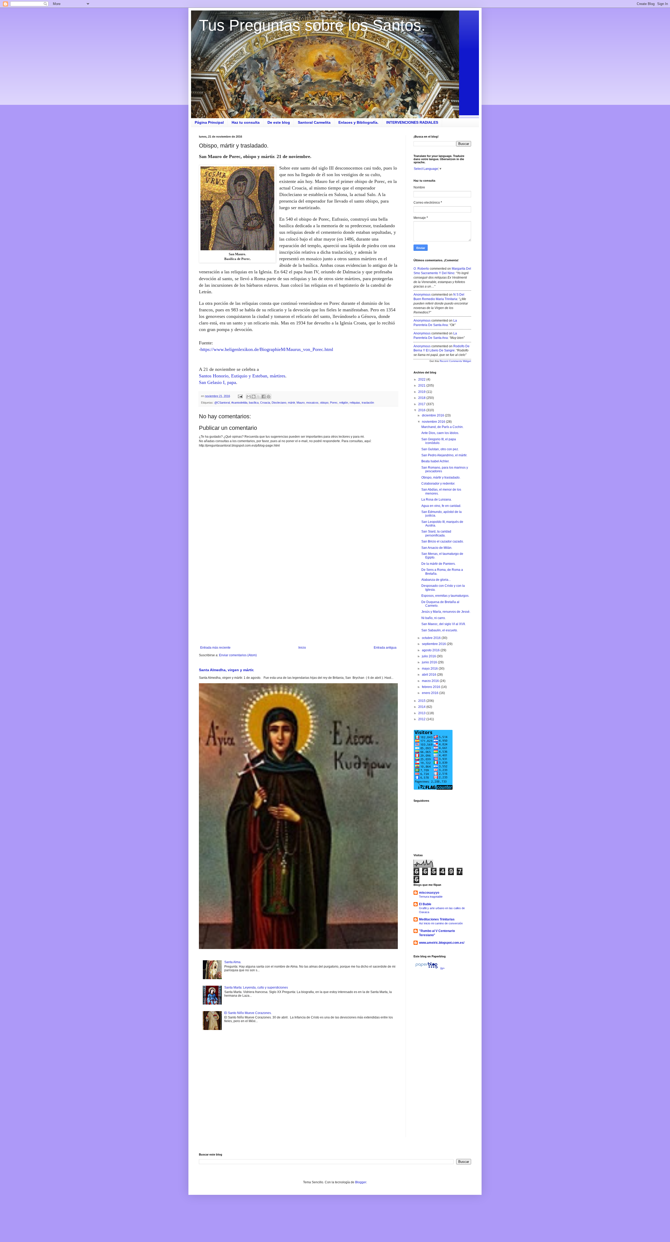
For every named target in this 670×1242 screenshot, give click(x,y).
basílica (254, 402)
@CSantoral (222, 402)
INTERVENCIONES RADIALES (412, 122)
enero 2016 (430, 693)
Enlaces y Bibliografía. (358, 122)
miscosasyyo (429, 892)
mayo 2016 (430, 668)
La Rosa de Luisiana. (436, 499)
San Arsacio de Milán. (436, 548)
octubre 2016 (432, 638)
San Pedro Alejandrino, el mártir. (444, 455)
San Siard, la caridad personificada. (436, 533)
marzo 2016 (431, 681)
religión (343, 402)
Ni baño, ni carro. (433, 618)
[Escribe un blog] (253, 396)
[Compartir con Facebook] (263, 396)
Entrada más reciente (215, 647)
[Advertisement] (298, 602)
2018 (422, 398)
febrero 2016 (431, 687)
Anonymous (422, 294)
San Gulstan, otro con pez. (440, 449)
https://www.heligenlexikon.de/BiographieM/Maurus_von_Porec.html (266, 349)
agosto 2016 (431, 650)
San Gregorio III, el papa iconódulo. (438, 441)
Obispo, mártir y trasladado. (440, 477)
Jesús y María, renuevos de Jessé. (445, 612)
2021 (422, 385)
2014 (422, 707)
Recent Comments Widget (455, 361)
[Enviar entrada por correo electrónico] (240, 396)
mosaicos (312, 402)
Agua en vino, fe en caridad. (441, 506)
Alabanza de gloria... (436, 580)
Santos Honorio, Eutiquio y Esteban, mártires (242, 375)
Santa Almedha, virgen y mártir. (226, 670)
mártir (291, 402)
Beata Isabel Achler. (435, 461)
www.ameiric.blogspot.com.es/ (441, 943)
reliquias (355, 402)
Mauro (301, 402)
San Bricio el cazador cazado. (442, 541)
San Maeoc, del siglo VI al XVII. (443, 624)
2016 (422, 410)
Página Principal (209, 122)
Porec (334, 402)
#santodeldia (239, 402)
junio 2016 (430, 662)
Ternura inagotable (431, 896)
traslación (368, 402)
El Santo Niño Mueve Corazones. (248, 1013)
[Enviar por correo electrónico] (248, 396)
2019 (422, 392)
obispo (324, 402)
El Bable (425, 904)
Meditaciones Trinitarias (437, 919)
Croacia (265, 402)
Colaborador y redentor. (438, 483)
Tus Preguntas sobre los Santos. (312, 25)
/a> (442, 968)
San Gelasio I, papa (217, 382)
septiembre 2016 (434, 644)
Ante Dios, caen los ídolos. (440, 433)
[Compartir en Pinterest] (268, 396)
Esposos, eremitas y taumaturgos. (445, 596)
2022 (422, 379)
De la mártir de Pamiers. (438, 564)
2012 (422, 719)
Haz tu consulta (246, 122)
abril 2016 (429, 674)
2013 (422, 713)
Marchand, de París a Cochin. (442, 427)
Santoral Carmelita (314, 122)
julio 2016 (429, 656)
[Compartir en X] (258, 396)
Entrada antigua (385, 647)
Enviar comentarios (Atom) (238, 655)
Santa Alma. (232, 962)
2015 (422, 701)
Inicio (302, 647)
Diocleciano (279, 402)
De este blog (278, 122)
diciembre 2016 (433, 415)
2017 (422, 404)
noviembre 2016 (434, 422)
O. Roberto (421, 268)
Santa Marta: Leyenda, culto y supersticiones (256, 987)
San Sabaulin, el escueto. (439, 630)
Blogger (360, 1182)
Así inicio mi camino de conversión (441, 923)
